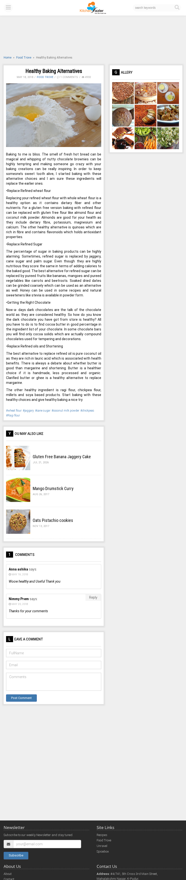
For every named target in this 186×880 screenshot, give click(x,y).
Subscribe (16, 855)
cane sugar (43, 410)
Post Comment (21, 698)
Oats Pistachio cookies (53, 520)
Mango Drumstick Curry (53, 488)
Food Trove (23, 57)
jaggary (29, 410)
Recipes (102, 835)
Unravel (102, 846)
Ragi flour (14, 415)
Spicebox (103, 851)
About (8, 874)
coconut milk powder (66, 410)
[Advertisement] (93, 36)
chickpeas (88, 410)
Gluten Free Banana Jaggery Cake (62, 456)
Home (7, 57)
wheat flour (15, 410)
